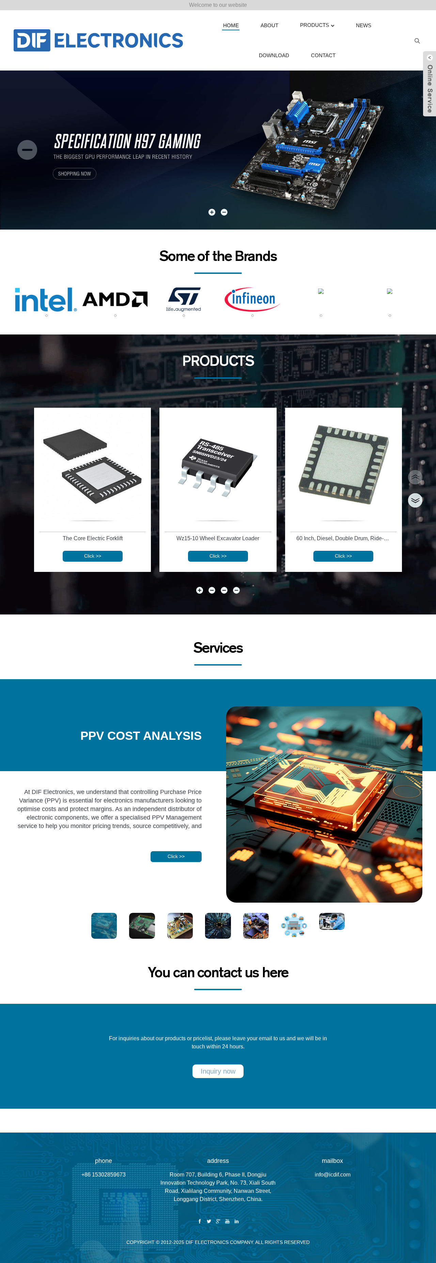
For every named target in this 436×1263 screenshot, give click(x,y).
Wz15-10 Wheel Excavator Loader (217, 538)
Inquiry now (218, 1071)
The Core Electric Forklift (93, 538)
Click (92, 556)
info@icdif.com (333, 1175)
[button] (27, 150)
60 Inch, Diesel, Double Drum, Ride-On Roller (344, 538)
